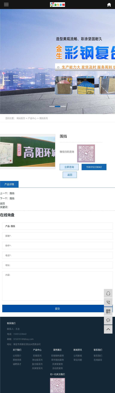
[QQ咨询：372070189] (108, 293)
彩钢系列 (37, 355)
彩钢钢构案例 (57, 355)
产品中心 (31, 118)
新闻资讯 (78, 349)
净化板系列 (37, 359)
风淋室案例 (57, 364)
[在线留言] (108, 320)
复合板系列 (37, 364)
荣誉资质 (17, 359)
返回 (69, 174)
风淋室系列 (37, 368)
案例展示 (57, 349)
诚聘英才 (17, 364)
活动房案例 (57, 368)
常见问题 (78, 359)
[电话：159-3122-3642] (108, 302)
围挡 (12, 193)
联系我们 (98, 349)
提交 (57, 308)
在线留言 (98, 359)
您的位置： (10, 118)
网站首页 (21, 118)
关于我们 (17, 349)
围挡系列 (43, 118)
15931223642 (94, 167)
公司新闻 (78, 355)
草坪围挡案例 (57, 359)
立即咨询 (69, 167)
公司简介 (17, 355)
